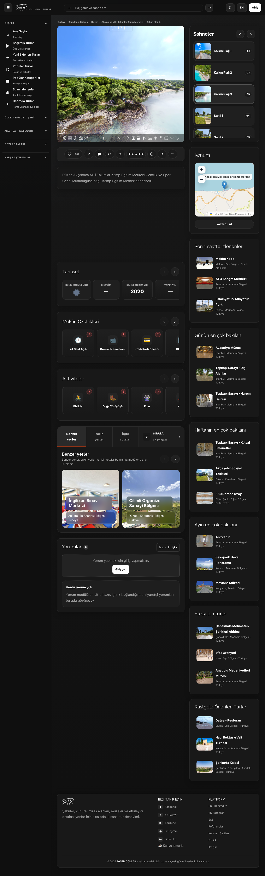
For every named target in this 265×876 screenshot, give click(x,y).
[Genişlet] (162, 154)
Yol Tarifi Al (224, 224)
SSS (210, 819)
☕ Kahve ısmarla (170, 846)
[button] (224, 185)
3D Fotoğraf (216, 812)
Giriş (255, 7)
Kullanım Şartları (218, 833)
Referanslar (215, 826)
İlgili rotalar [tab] (125, 436)
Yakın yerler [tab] (99, 436)
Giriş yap (120, 569)
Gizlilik (212, 840)
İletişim (212, 847)
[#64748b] (76, 292)
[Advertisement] (120, 225)
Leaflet (215, 213)
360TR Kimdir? (217, 806)
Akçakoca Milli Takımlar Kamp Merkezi (122, 22)
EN (242, 7)
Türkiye (62, 22)
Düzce (94, 22)
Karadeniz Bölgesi (78, 22)
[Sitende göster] (109, 154)
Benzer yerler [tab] (71, 436)
